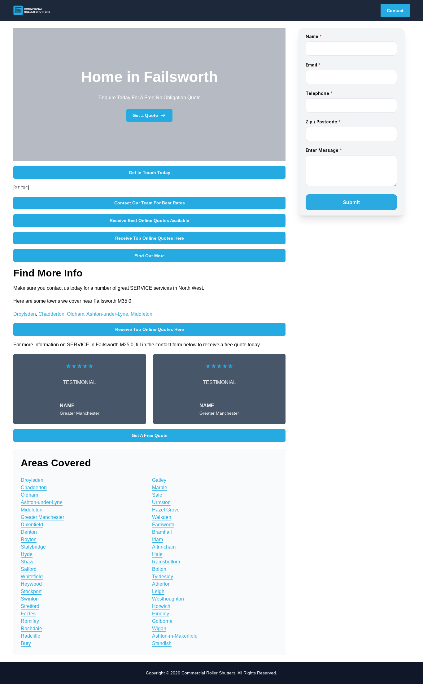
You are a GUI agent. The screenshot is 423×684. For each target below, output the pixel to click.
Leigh (158, 591)
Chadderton (51, 314)
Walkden (161, 517)
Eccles (28, 613)
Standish (162, 643)
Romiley (30, 621)
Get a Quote (145, 115)
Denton (29, 532)
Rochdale (31, 628)
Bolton (159, 569)
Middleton (141, 314)
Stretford (30, 606)
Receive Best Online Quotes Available (149, 220)
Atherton (161, 584)
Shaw (27, 561)
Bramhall (162, 532)
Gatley (159, 480)
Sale (157, 495)
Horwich (161, 606)
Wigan (159, 628)
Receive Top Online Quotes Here (149, 238)
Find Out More (149, 255)
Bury (26, 643)
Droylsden (24, 314)
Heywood (31, 584)
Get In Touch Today (149, 172)
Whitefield (32, 576)
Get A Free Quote (150, 435)
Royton (29, 539)
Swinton (30, 598)
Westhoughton (168, 598)
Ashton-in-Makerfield (175, 636)
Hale (157, 554)
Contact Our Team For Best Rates (149, 202)
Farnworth (163, 524)
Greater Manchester (42, 517)
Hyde (27, 554)
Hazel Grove (166, 509)
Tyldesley (162, 576)
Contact (395, 10)
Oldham (75, 314)
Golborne (162, 621)
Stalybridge (33, 546)
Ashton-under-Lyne (107, 314)
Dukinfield (32, 524)
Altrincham (164, 546)
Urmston (161, 502)
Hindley (160, 613)
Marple (159, 487)
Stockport (31, 591)
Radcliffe (30, 636)
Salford (29, 569)
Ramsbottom (166, 561)
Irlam (157, 539)
